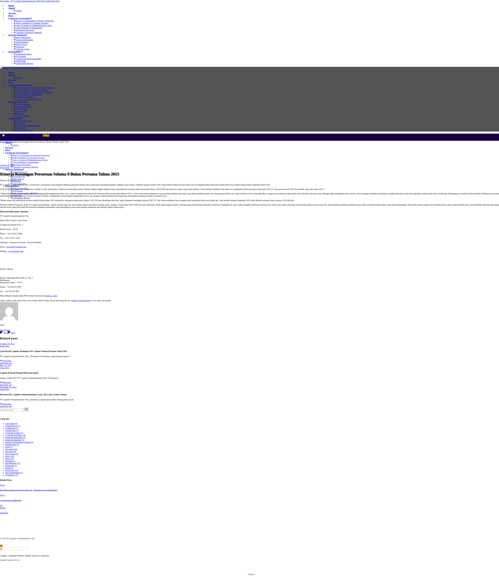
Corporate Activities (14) (15, 435)
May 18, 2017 (6, 365)
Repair (2, 508)
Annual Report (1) (12, 426)
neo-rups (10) (10, 452)
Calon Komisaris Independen (10, 500)
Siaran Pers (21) (11, 470)
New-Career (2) (11, 454)
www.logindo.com (15, 251)
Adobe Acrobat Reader (80, 300)
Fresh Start (4, 513)
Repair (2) (9, 468)
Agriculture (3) (11, 423)
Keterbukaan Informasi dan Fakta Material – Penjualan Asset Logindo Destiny (29, 490)
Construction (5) (12, 430)
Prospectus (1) (11, 466)
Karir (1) (8, 447)
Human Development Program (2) (19, 442)
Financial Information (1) (15, 437)
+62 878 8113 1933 (16, 565)
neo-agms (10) (11, 449)
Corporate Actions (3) (14, 433)
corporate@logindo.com (16, 247)
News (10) (9, 456)
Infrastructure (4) (12, 444)
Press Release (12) (12, 463)
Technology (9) (11, 475)
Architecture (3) (11, 428)
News (2, 485)
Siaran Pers (9, 142)
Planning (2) (10, 461)
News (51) (9, 459)
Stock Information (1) (14, 473)
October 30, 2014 (7, 344)
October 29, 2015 (7, 165)
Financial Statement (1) (14, 440)
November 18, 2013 (8, 387)
